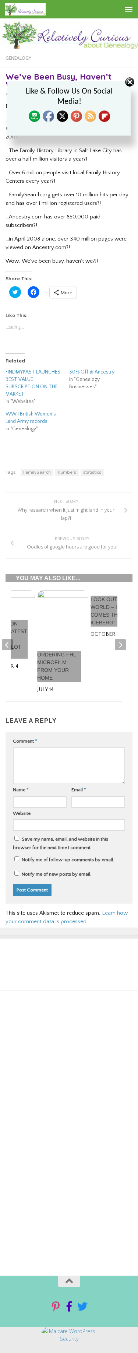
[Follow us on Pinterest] (56, 1306)
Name (21, 789)
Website (22, 813)
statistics (92, 472)
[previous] (7, 644)
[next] (120, 644)
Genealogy (18, 58)
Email (78, 789)
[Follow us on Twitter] (82, 1306)
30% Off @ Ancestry (91, 372)
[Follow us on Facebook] (69, 1306)
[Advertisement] (67, 1077)
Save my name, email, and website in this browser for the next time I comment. (60, 843)
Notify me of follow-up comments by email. (68, 859)
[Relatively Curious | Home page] (32, 9)
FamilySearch (37, 472)
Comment (25, 741)
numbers (67, 472)
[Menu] (129, 9)
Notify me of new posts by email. (56, 874)
